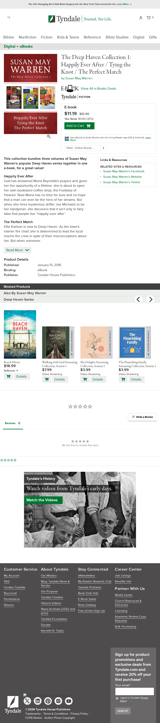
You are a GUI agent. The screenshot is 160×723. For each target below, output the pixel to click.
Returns (9, 605)
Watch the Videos (42, 500)
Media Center (124, 595)
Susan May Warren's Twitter (121, 182)
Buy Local (10, 593)
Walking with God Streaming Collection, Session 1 (59, 364)
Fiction (46, 37)
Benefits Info (123, 581)
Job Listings (123, 575)
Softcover (9, 370)
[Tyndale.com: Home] (79, 19)
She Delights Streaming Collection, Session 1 (94, 364)
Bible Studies (117, 37)
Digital (138, 37)
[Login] (140, 17)
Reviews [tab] (10, 423)
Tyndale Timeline (52, 597)
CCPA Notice (33, 718)
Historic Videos (51, 603)
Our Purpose (49, 591)
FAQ (6, 581)
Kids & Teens (68, 37)
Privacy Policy (79, 714)
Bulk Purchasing (125, 626)
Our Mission (49, 575)
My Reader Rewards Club (95, 581)
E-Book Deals (87, 599)
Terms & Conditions (55, 714)
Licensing (121, 611)
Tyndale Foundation (54, 619)
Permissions (12, 599)
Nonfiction (27, 37)
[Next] (150, 299)
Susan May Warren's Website (122, 177)
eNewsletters (86, 575)
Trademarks (33, 714)
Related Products (17, 286)
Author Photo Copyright (59, 718)
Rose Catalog (87, 605)
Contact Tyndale (14, 587)
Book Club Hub (88, 593)
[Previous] (138, 299)
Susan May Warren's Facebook (123, 171)
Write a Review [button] (144, 417)
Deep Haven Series (19, 299)
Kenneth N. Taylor (52, 631)
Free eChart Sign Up (91, 611)
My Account (11, 575)
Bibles (8, 37)
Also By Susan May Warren (25, 293)
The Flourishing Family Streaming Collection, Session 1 (137, 364)
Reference (92, 37)
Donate (46, 625)
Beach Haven (12, 362)
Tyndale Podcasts (89, 587)
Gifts (153, 37)
